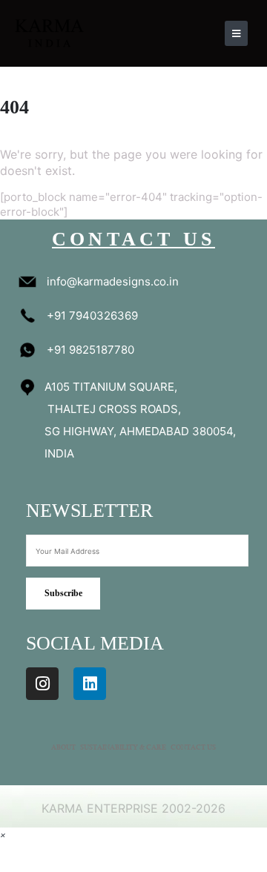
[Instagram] (42, 683)
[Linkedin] (89, 683)
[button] (3, 834)
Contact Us (193, 748)
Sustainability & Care (123, 748)
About (63, 748)
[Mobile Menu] (236, 33)
